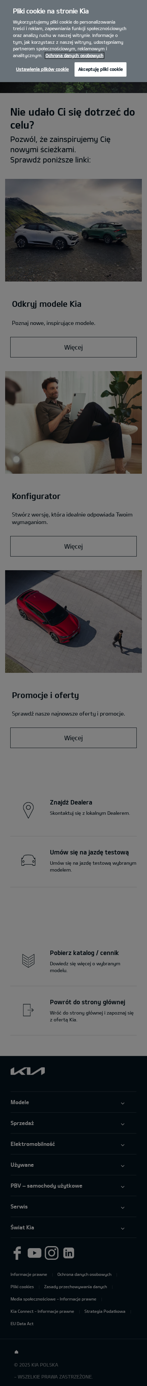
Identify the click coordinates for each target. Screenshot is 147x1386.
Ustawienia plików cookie (42, 69)
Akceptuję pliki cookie (100, 69)
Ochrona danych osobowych (74, 55)
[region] (73, 41)
